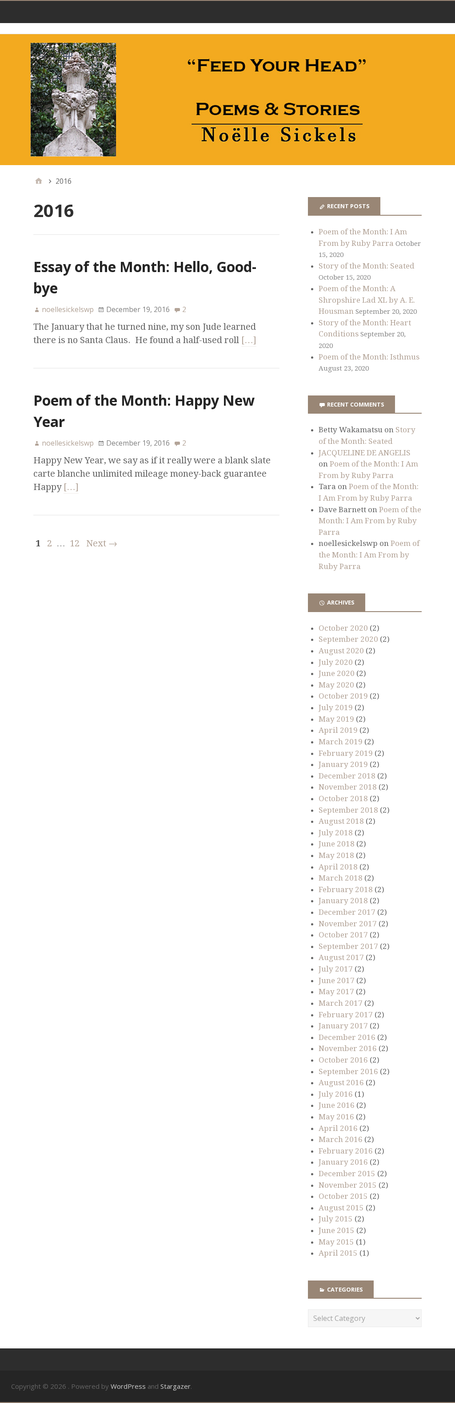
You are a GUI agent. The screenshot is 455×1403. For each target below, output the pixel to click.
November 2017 (348, 923)
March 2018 (341, 877)
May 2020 (336, 684)
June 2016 (337, 1105)
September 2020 (348, 639)
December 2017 (347, 912)
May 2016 (336, 1116)
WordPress (128, 1386)
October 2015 (343, 1196)
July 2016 (336, 1094)
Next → (101, 543)
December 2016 (347, 1037)
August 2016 (341, 1082)
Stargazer (175, 1386)
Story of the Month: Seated (367, 265)
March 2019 (341, 741)
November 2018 (348, 787)
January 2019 (343, 764)
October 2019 (343, 696)
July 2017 (336, 968)
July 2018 (336, 832)
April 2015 (338, 1253)
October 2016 (343, 1059)
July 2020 (336, 662)
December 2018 (347, 775)
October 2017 (343, 934)
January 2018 (343, 900)
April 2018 (338, 866)
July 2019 (336, 707)
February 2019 (346, 753)
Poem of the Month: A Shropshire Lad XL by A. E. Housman (367, 300)
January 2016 (343, 1162)
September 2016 (348, 1071)
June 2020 (337, 673)
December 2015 (347, 1173)
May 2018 (336, 855)
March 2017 (341, 1003)
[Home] (38, 181)
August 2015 (341, 1207)
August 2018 (341, 821)
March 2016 (341, 1139)
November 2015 (348, 1185)
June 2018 (337, 843)
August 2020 (341, 650)
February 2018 (346, 889)
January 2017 (343, 1025)
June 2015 (337, 1230)
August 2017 (341, 957)
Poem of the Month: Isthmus (369, 356)
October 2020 (343, 628)
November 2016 (348, 1048)
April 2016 (338, 1128)
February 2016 (346, 1150)
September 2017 (348, 946)
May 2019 (336, 719)
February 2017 (346, 1014)
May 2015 (336, 1241)
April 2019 (338, 730)
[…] (248, 340)
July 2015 (336, 1218)
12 (75, 543)
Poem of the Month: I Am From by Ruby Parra (370, 521)
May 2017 (336, 991)
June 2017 (337, 980)
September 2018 (348, 810)
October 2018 (343, 798)
